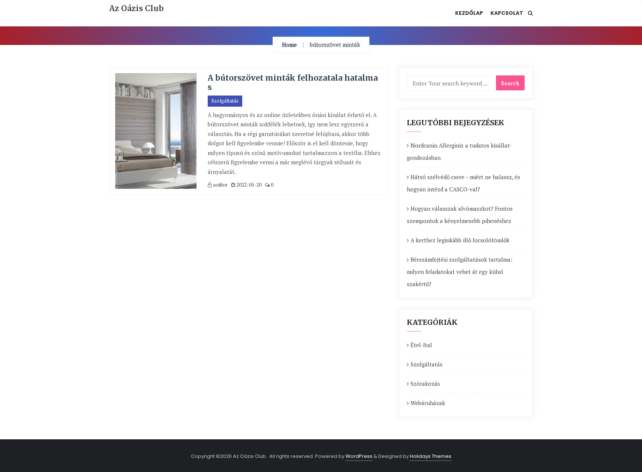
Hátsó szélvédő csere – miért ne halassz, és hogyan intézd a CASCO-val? (463, 183)
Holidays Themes (430, 456)
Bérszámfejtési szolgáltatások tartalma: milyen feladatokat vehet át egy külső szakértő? (459, 272)
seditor (220, 184)
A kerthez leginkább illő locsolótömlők (460, 240)
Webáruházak (428, 403)
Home (289, 44)
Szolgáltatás (225, 100)
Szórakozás (425, 383)
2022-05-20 (248, 184)
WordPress (359, 456)
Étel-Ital (421, 345)
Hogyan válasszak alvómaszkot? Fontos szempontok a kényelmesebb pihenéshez (460, 214)
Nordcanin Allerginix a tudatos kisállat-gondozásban (459, 151)
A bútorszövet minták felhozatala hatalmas (293, 82)
